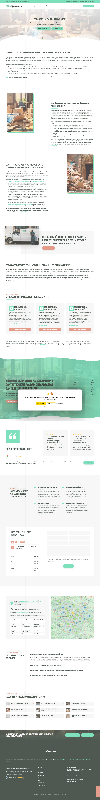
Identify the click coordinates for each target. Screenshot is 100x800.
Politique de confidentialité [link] (50, 407)
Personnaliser (59, 403)
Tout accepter (41, 403)
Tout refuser (50, 403)
